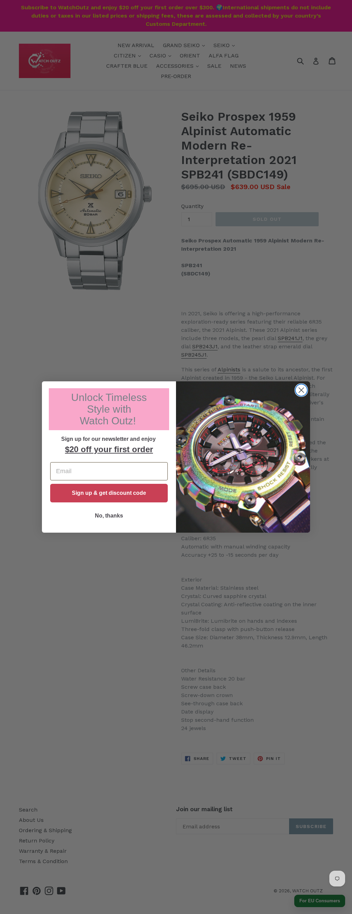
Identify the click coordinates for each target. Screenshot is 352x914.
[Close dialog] (301, 390)
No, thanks (109, 516)
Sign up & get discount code (109, 493)
